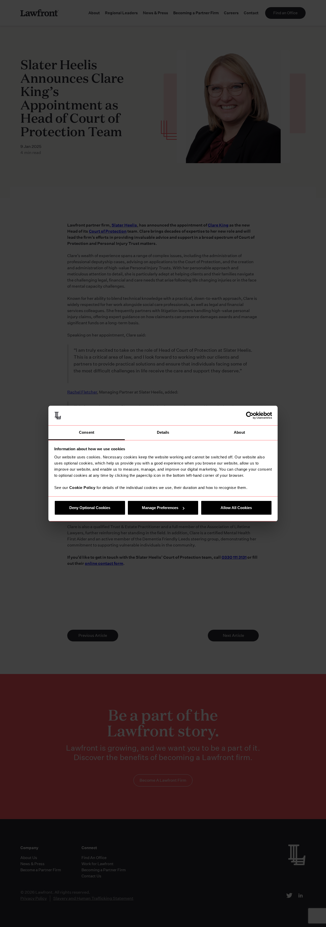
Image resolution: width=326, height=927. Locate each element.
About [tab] (239, 432)
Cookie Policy (82, 487)
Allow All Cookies (236, 507)
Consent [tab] (86, 432)
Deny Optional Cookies (89, 507)
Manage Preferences (160, 507)
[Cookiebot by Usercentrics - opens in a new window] (249, 415)
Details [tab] (163, 432)
